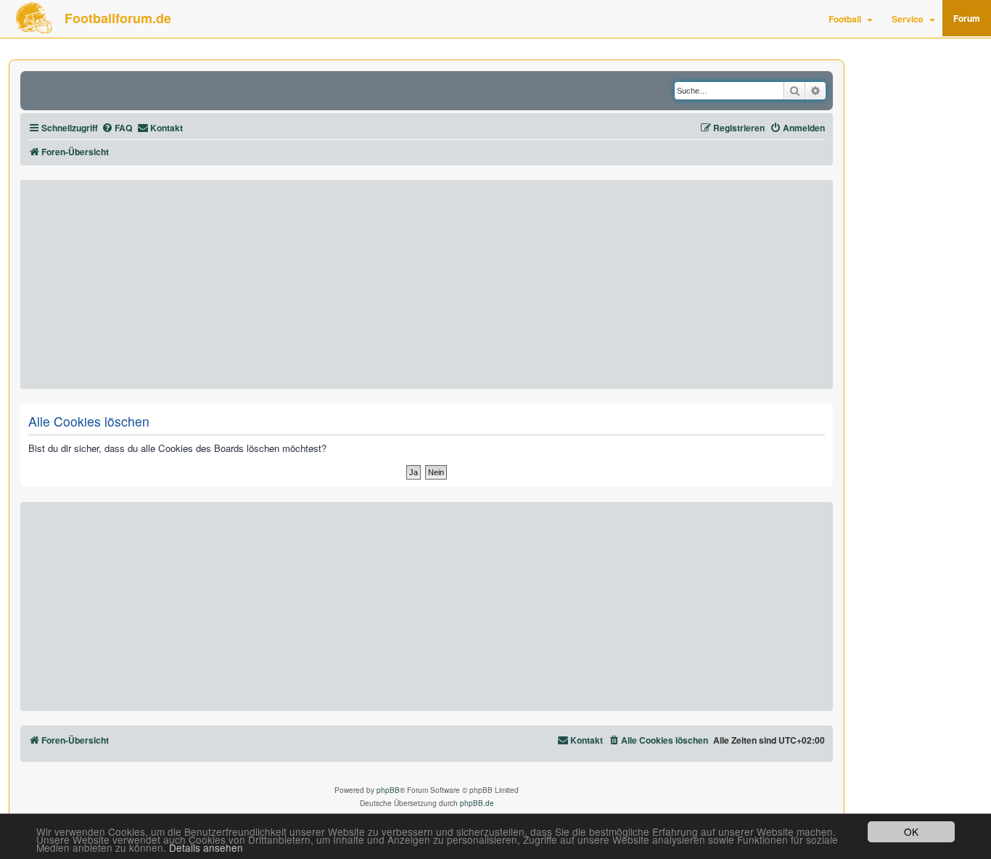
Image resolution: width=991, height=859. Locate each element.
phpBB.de (477, 803)
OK (911, 831)
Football (844, 18)
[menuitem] (117, 128)
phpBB (388, 790)
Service (908, 18)
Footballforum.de (118, 18)
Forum (966, 18)
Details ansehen (206, 848)
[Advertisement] (426, 284)
